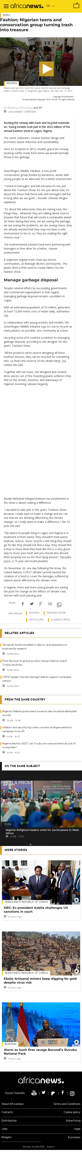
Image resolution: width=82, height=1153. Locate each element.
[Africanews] (26, 6)
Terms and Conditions (66, 1104)
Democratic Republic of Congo (26, 973)
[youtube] (34, 1093)
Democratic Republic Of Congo (26, 902)
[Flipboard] (53, 1093)
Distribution (9, 1120)
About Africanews (13, 1104)
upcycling (36, 619)
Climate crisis (60, 619)
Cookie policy (72, 1112)
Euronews (74, 1137)
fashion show (56, 613)
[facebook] (63, 1093)
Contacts (7, 1112)
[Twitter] (44, 1093)
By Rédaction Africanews (18, 108)
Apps (77, 1129)
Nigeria (12, 83)
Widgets (7, 1137)
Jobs (4, 1129)
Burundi (10, 1044)
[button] (46, 69)
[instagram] (72, 1093)
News (6, 15)
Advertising (73, 1120)
